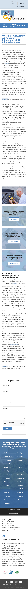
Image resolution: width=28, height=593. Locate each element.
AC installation (14, 344)
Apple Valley (7, 453)
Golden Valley (20, 471)
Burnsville (20, 456)
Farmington (7, 471)
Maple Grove (20, 474)
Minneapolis (20, 478)
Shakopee (20, 496)
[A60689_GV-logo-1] (14, 10)
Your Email (6, 391)
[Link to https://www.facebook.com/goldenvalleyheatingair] (3, 536)
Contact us (5, 99)
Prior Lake (7, 489)
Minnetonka (7, 481)
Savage (8, 496)
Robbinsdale (7, 492)
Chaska (20, 460)
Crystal (8, 463)
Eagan (20, 463)
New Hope (20, 481)
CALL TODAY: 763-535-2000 (9, 181)
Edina (20, 467)
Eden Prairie (7, 467)
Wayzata (7, 503)
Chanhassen (7, 460)
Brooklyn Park (8, 456)
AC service (14, 283)
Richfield (20, 489)
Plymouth (20, 485)
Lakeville (7, 474)
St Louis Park (7, 499)
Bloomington (20, 453)
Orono (7, 485)
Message (5, 408)
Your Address (7, 402)
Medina (8, 478)
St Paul (20, 499)
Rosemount (20, 492)
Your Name (6, 385)
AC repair (6, 63)
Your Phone (6, 397)
